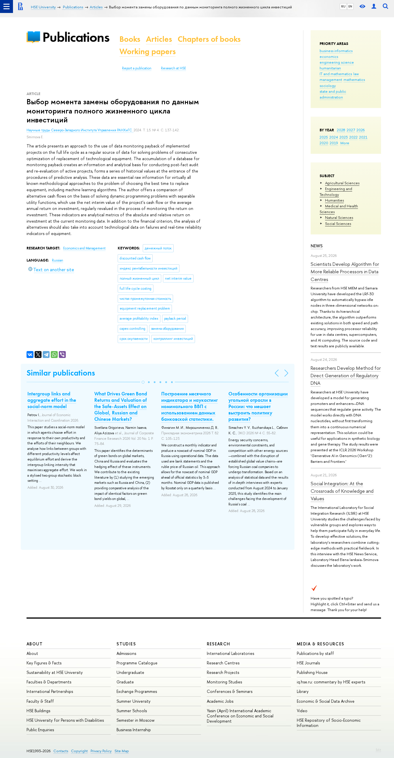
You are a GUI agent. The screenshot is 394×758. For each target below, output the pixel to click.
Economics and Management (84, 248)
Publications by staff (315, 653)
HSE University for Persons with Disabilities (65, 720)
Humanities (334, 200)
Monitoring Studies (224, 682)
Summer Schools (132, 710)
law (356, 73)
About (35, 644)
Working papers (147, 51)
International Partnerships (50, 691)
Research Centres (223, 663)
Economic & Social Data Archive (325, 701)
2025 (324, 137)
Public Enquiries (40, 729)
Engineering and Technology (336, 191)
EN (350, 6)
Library (303, 691)
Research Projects (223, 672)
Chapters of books (209, 39)
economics (329, 56)
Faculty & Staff (40, 701)
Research (218, 644)
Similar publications (61, 373)
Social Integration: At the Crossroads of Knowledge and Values (342, 491)
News (317, 246)
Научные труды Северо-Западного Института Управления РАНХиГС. (80, 130)
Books (129, 39)
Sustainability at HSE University (55, 672)
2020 (324, 142)
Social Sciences (338, 223)
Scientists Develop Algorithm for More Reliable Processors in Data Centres (345, 272)
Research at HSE (173, 68)
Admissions (126, 653)
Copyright (79, 750)
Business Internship (134, 729)
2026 (361, 129)
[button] (143, 382)
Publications (75, 37)
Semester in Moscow (136, 720)
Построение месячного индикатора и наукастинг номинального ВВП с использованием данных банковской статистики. (189, 406)
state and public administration (333, 94)
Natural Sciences (339, 217)
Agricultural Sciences (342, 182)
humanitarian (330, 68)
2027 (351, 129)
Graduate (125, 682)
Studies (126, 644)
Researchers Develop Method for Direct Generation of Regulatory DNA (346, 375)
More (344, 142)
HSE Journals (308, 663)
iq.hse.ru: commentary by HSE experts (331, 682)
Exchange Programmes (137, 691)
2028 (341, 129)
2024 (333, 137)
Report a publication (136, 68)
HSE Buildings (38, 710)
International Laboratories (230, 653)
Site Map (122, 750)
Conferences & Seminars (229, 691)
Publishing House (312, 672)
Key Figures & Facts (44, 663)
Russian (57, 260)
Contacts (60, 750)
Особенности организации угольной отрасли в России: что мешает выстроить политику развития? (258, 406)
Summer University (134, 701)
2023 (343, 137)
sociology (328, 85)
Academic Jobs (220, 701)
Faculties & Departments (49, 682)
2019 (334, 142)
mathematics (354, 79)
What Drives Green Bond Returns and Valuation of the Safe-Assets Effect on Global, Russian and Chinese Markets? (120, 406)
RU (343, 6)
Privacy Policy (101, 750)
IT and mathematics (336, 73)
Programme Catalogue (137, 663)
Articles (159, 39)
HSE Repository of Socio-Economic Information (329, 722)
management (331, 79)
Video (302, 710)
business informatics (336, 50)
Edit (378, 750)
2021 (363, 137)
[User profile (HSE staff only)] (373, 6)
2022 (353, 137)
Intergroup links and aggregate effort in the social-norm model (51, 400)
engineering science (337, 62)
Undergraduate (130, 672)
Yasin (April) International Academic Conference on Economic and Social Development (240, 716)
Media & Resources (320, 644)
